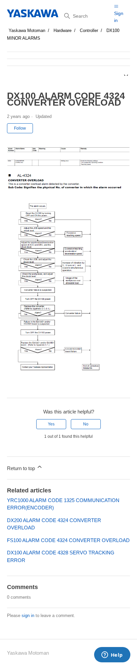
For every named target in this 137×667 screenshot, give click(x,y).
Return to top (21, 468)
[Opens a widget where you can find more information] (112, 655)
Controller (89, 30)
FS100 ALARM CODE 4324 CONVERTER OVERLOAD (68, 540)
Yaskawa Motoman (27, 30)
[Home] (33, 13)
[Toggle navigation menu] (116, 6)
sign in (28, 615)
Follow (20, 128)
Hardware (62, 30)
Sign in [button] (118, 17)
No (85, 424)
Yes (51, 424)
